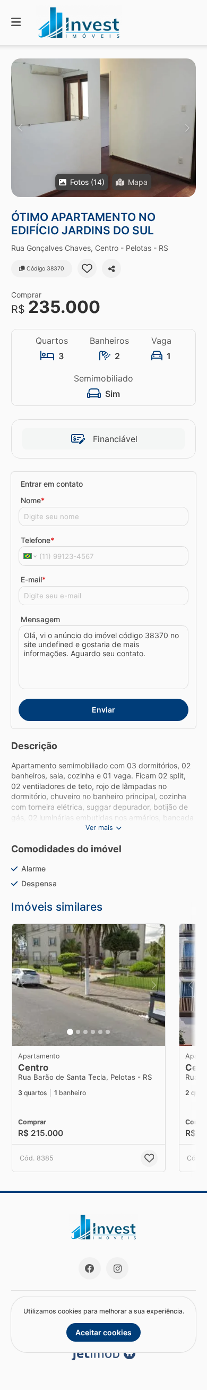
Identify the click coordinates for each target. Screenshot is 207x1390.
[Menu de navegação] (16, 22)
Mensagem (40, 619)
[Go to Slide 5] (100, 1032)
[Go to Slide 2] (78, 1032)
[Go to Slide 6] (108, 1032)
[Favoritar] (87, 268)
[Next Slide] (187, 127)
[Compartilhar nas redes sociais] (111, 268)
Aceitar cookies (103, 1332)
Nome (33, 500)
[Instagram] (117, 1268)
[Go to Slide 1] (70, 1032)
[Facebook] (90, 1268)
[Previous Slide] (20, 127)
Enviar (103, 709)
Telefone (37, 540)
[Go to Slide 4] (93, 1032)
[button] (103, 127)
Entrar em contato (52, 483)
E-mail (33, 579)
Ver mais (99, 828)
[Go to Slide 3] (85, 1032)
